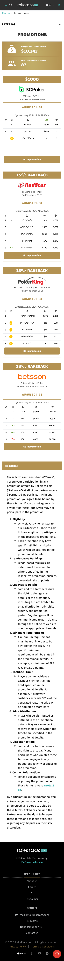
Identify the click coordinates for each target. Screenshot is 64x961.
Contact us (32, 932)
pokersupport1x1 (33, 926)
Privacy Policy (18, 946)
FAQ (32, 893)
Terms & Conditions (43, 946)
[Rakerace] (28, 5)
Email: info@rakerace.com (33, 914)
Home (6, 13)
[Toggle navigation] (6, 5)
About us (32, 881)
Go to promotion (32, 159)
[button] (59, 5)
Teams (33, 920)
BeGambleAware (32, 862)
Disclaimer (32, 899)
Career (32, 887)
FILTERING (8, 24)
